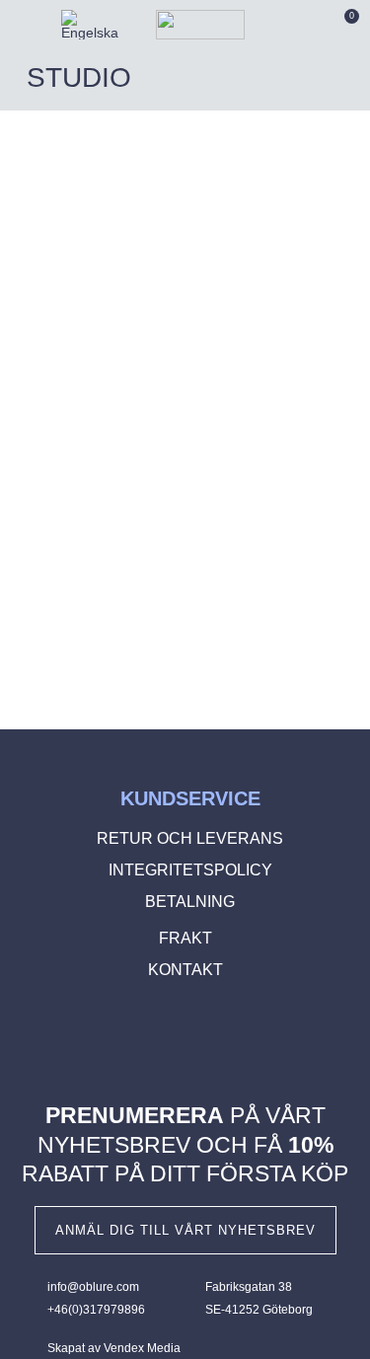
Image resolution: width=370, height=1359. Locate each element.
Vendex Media (142, 1348)
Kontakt (185, 969)
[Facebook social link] (129, 1039)
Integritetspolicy (190, 870)
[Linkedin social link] (215, 1039)
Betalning (190, 901)
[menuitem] (89, 25)
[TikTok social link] (243, 1039)
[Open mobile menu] (19, 24)
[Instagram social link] (158, 1039)
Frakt (185, 938)
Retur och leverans (190, 838)
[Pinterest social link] (186, 1039)
